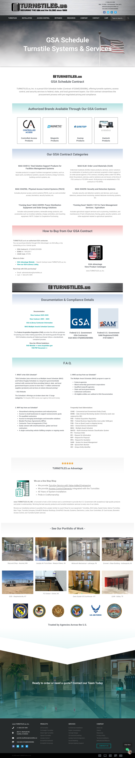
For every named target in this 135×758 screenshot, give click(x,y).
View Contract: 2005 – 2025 (39, 319)
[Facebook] (104, 12)
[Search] (127, 18)
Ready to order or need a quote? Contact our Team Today (67, 683)
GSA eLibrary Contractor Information (39, 323)
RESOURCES (71, 18)
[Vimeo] (108, 12)
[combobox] (118, 18)
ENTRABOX (58, 18)
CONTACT (96, 18)
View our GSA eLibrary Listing (27, 264)
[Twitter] (115, 12)
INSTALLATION (27, 18)
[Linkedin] (112, 12)
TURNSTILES (12, 18)
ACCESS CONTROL (43, 18)
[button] (129, 751)
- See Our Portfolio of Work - (67, 528)
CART (106, 18)
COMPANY (84, 18)
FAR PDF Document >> (39, 348)
